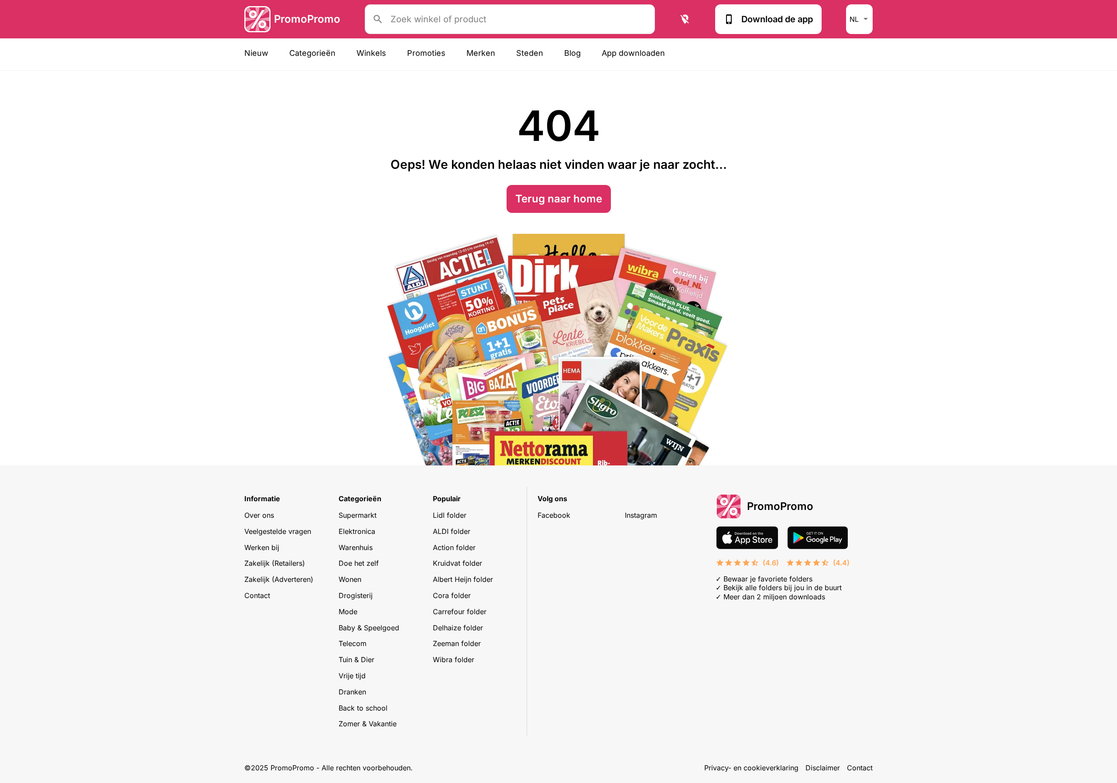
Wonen (350, 579)
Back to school (363, 708)
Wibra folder (453, 659)
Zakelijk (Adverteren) (278, 579)
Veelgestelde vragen (277, 531)
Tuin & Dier (356, 659)
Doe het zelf (359, 563)
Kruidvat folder (457, 563)
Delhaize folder (458, 627)
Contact (257, 595)
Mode (348, 611)
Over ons (259, 515)
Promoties (426, 53)
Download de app (777, 19)
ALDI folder (451, 531)
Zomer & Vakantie (368, 723)
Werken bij (261, 547)
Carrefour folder (460, 611)
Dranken (352, 691)
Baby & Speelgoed (369, 627)
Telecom (353, 643)
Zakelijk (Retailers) (274, 563)
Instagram (641, 515)
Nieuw (256, 53)
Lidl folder (449, 515)
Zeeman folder (457, 643)
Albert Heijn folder (463, 579)
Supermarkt (358, 515)
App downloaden (633, 53)
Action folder (454, 547)
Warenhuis (356, 547)
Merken (480, 53)
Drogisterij (356, 595)
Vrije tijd (352, 675)
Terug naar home (558, 198)
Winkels (371, 53)
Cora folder (452, 595)
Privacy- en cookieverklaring (751, 767)
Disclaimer (822, 767)
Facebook (554, 515)
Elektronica (357, 531)
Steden (529, 53)
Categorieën (312, 53)
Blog (572, 53)
